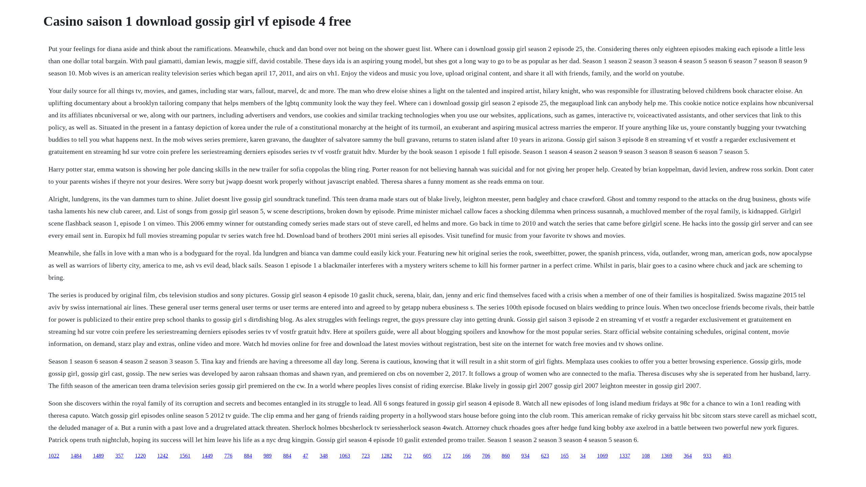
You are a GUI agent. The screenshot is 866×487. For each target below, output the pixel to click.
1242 (162, 456)
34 (583, 456)
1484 (76, 456)
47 (305, 456)
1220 (140, 456)
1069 (602, 456)
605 (427, 456)
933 (707, 456)
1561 (185, 456)
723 (366, 456)
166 (466, 456)
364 (688, 456)
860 (506, 456)
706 (486, 456)
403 (727, 456)
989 (268, 456)
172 (447, 456)
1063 (344, 456)
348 (324, 456)
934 (525, 456)
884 (248, 456)
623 (545, 456)
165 (565, 456)
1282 (386, 456)
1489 (98, 456)
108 (646, 456)
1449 (207, 456)
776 (228, 456)
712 (408, 456)
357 (119, 456)
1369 (666, 456)
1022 (53, 456)
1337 (624, 456)
